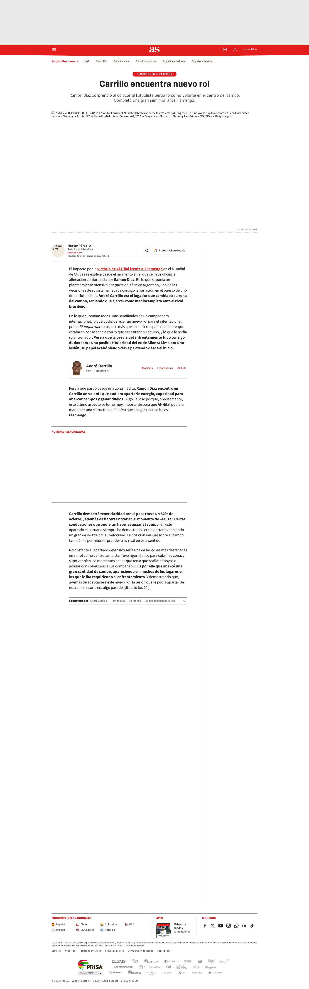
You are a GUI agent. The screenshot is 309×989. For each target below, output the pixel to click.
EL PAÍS (118, 961)
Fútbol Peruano (63, 61)
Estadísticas (165, 368)
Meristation (215, 973)
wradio (142, 967)
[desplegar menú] (54, 49)
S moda (182, 973)
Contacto (56, 950)
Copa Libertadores (146, 61)
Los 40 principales (134, 961)
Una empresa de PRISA (90, 964)
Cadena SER (187, 961)
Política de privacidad (90, 950)
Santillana (151, 961)
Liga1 (86, 61)
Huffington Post (123, 967)
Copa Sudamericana (174, 61)
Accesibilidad (164, 950)
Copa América (121, 61)
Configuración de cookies (140, 950)
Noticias (147, 368)
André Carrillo (99, 366)
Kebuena (210, 967)
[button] (146, 250)
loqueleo (197, 973)
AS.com (200, 961)
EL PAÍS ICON (167, 973)
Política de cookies (114, 950)
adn (211, 961)
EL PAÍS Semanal (181, 967)
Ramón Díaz (118, 601)
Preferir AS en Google (172, 250)
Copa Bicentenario (202, 61)
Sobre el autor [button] (75, 252)
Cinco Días (155, 967)
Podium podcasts (151, 973)
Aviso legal (70, 950)
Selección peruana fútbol (160, 601)
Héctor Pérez (77, 246)
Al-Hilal (182, 368)
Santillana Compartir (171, 961)
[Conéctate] (235, 49)
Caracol (224, 961)
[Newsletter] (225, 49)
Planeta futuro (196, 967)
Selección (101, 61)
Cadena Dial (168, 967)
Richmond (115, 972)
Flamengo (135, 601)
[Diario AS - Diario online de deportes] (154, 49)
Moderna (134, 973)
